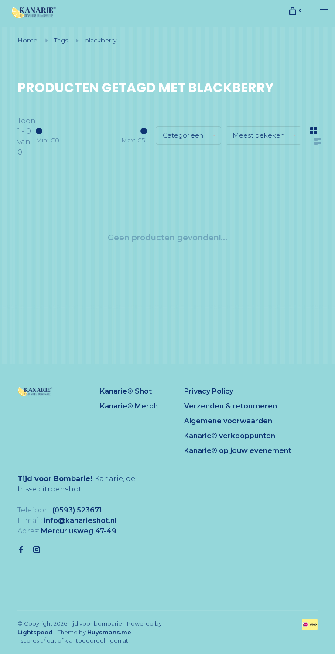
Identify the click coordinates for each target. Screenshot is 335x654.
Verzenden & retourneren (230, 406)
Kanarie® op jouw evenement (237, 450)
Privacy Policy (208, 391)
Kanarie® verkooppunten (229, 436)
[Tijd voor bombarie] (35, 392)
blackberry (100, 40)
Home (27, 40)
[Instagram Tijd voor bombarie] (36, 550)
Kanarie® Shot (126, 391)
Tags (61, 40)
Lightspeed (35, 632)
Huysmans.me (109, 632)
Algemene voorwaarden (228, 421)
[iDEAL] (310, 627)
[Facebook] (20, 550)
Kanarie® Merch (129, 406)
